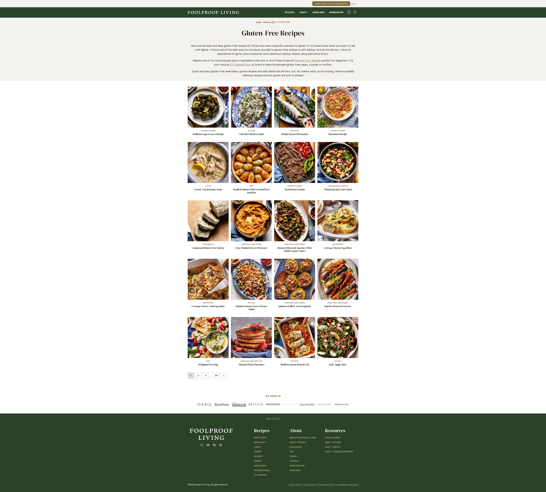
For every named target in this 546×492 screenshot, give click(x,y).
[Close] (324, 215)
